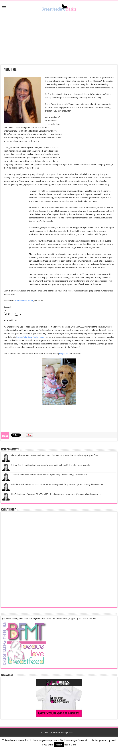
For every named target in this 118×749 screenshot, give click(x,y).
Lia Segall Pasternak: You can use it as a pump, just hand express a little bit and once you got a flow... (55, 455)
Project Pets (64, 353)
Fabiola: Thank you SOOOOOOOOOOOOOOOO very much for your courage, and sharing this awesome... (57, 484)
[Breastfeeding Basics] (59, 7)
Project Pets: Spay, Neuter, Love (30, 337)
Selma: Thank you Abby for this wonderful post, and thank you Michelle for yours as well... (50, 465)
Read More (70, 744)
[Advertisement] (59, 36)
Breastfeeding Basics (24, 300)
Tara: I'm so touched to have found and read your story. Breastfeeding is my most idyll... (50, 475)
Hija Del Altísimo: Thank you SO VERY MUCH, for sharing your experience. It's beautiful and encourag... (56, 494)
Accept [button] (59, 745)
